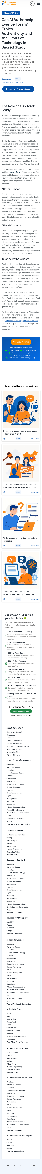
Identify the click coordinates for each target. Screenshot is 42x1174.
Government (11, 779)
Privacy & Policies (13, 755)
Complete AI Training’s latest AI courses (21, 321)
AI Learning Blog (13, 752)
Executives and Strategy (16, 773)
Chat (8, 1016)
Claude (9, 925)
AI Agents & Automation (16, 835)
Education (10, 770)
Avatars (9, 1013)
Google (9, 931)
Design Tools (12, 1022)
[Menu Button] (38, 4)
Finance (10, 776)
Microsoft (10, 928)
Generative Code (13, 1028)
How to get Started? (14, 732)
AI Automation (12, 1053)
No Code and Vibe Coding (16, 1036)
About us (10, 738)
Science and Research (15, 819)
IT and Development (14, 793)
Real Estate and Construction (18, 813)
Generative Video (13, 852)
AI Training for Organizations (18, 746)
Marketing (10, 801)
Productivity (11, 1039)
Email (9, 1025)
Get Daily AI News (21, 342)
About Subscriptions (14, 741)
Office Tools (11, 846)
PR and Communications (16, 807)
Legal (9, 796)
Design (9, 843)
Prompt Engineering (14, 849)
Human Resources (14, 787)
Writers (17, 79)
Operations (11, 804)
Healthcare (11, 781)
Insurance (10, 790)
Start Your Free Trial (21, 711)
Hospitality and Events (15, 784)
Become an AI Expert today (18, 89)
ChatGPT (10, 922)
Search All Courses (14, 744)
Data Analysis (12, 841)
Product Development (15, 810)
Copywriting (11, 1019)
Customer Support (14, 767)
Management (12, 799)
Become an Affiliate (14, 749)
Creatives (10, 764)
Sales (9, 816)
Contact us (11, 735)
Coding (9, 838)
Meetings (10, 1033)
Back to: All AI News (11, 13)
